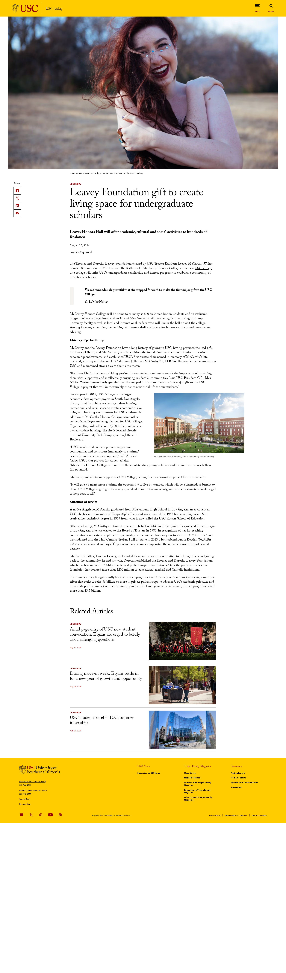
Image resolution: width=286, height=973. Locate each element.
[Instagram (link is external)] (40, 815)
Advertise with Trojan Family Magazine (198, 798)
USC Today (54, 8)
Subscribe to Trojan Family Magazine (197, 791)
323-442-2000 (25, 793)
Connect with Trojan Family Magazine (197, 783)
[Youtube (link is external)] (50, 815)
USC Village (203, 268)
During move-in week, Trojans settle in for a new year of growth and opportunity (106, 676)
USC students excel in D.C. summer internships (102, 720)
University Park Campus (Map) (32, 781)
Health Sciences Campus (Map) (33, 790)
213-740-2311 (25, 785)
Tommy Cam (24, 799)
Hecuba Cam (24, 804)
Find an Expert (238, 773)
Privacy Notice (214, 815)
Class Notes (190, 773)
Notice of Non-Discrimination (236, 815)
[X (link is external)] (17, 198)
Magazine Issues (192, 777)
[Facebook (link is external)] (21, 815)
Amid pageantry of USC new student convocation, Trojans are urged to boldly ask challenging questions (105, 635)
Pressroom (236, 787)
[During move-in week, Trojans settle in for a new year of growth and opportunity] (182, 685)
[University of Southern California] (25, 8)
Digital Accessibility (259, 815)
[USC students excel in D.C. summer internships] (182, 730)
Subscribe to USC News (148, 773)
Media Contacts (238, 777)
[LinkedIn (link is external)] (17, 205)
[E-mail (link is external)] (17, 213)
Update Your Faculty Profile (244, 782)
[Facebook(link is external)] (17, 190)
